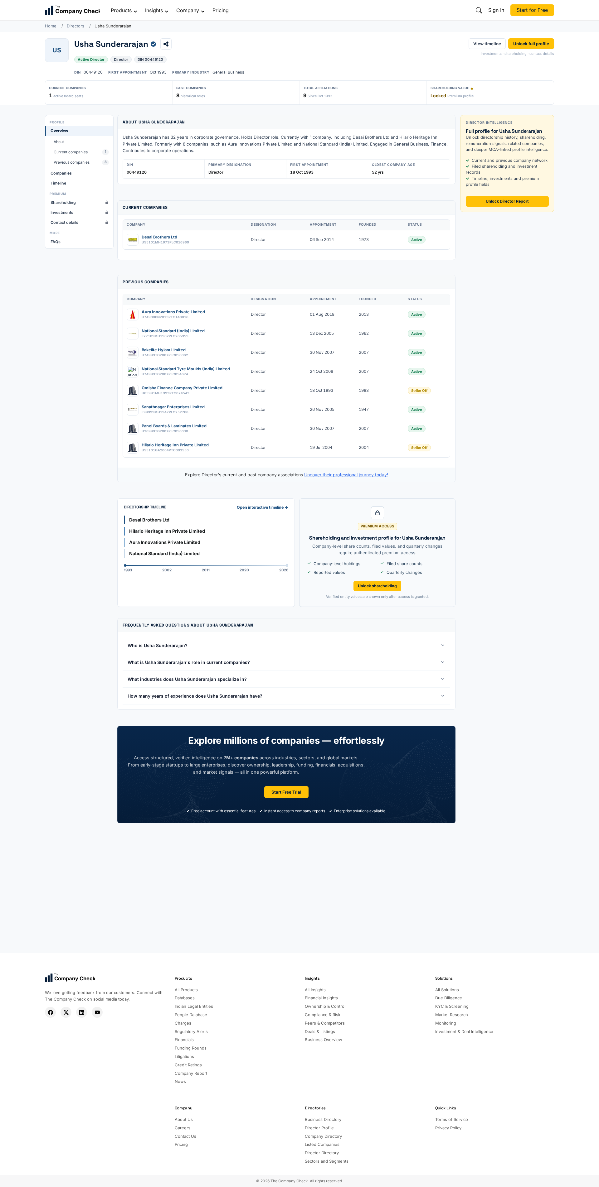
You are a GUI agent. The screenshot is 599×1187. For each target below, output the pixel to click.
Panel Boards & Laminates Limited (174, 426)
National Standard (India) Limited (173, 331)
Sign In (496, 10)
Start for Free (532, 10)
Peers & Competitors (325, 1023)
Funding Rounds (191, 1047)
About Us (184, 1119)
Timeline (58, 183)
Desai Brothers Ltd (159, 237)
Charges (183, 1023)
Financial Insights (321, 997)
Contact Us (185, 1136)
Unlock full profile (531, 43)
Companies (61, 173)
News (180, 1081)
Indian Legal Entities (194, 1006)
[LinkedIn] (81, 1012)
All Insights (315, 989)
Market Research (451, 1014)
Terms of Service (451, 1119)
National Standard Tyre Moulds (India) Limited (186, 369)
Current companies (80, 152)
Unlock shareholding (377, 586)
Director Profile (319, 1127)
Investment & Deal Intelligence (464, 1031)
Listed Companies (322, 1144)
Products (121, 10)
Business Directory (323, 1119)
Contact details (64, 222)
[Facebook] (50, 1012)
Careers (182, 1127)
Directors (75, 25)
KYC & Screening (452, 1006)
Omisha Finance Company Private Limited (182, 388)
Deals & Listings (320, 1031)
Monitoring (445, 1023)
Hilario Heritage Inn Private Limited (175, 445)
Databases (185, 997)
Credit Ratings (188, 1064)
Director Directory (322, 1152)
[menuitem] (79, 146)
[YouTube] (97, 1012)
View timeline (487, 43)
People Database (191, 1014)
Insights (154, 10)
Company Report (191, 1073)
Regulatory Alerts (191, 1031)
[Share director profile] (166, 44)
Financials (184, 1039)
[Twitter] (66, 1012)
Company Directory (323, 1136)
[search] (479, 10)
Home (50, 25)
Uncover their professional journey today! (346, 474)
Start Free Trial (286, 792)
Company (187, 10)
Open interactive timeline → (262, 507)
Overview (59, 130)
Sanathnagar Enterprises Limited (173, 407)
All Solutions (447, 989)
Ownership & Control (325, 1006)
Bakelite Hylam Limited (164, 350)
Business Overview (323, 1039)
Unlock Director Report (507, 201)
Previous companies (80, 162)
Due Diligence (448, 997)
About (59, 141)
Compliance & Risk (322, 1014)
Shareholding (63, 202)
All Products (186, 989)
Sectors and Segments (326, 1161)
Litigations (184, 1056)
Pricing (220, 10)
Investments (62, 212)
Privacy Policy (448, 1127)
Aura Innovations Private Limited (173, 312)
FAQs (56, 241)
